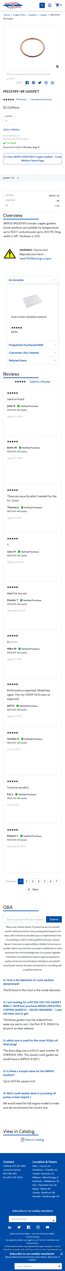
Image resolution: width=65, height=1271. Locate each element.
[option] (32, 48)
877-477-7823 (19, 1166)
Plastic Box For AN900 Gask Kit (29, 317)
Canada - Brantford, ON (43, 1192)
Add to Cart (32, 332)
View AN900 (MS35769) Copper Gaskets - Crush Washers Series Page (33, 158)
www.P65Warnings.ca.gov (35, 258)
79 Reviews (21, 99)
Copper (43, 14)
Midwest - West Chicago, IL (45, 1177)
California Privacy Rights (19, 1233)
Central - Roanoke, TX (43, 1173)
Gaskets (32, 14)
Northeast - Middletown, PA (45, 1181)
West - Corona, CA (41, 1166)
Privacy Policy (32, 1243)
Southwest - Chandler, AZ (44, 1169)
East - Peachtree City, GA (44, 1185)
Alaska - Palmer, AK (41, 1188)
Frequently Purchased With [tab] (26, 345)
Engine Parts (19, 14)
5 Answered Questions (41, 99)
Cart (61, 4)
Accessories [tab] (16, 280)
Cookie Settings (32, 1237)
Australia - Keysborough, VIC (46, 1196)
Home (7, 14)
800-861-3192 (10, 1173)
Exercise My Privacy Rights (43, 1233)
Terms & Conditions (47, 1240)
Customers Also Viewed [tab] (24, 352)
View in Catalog (34, 1139)
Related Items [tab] (18, 360)
